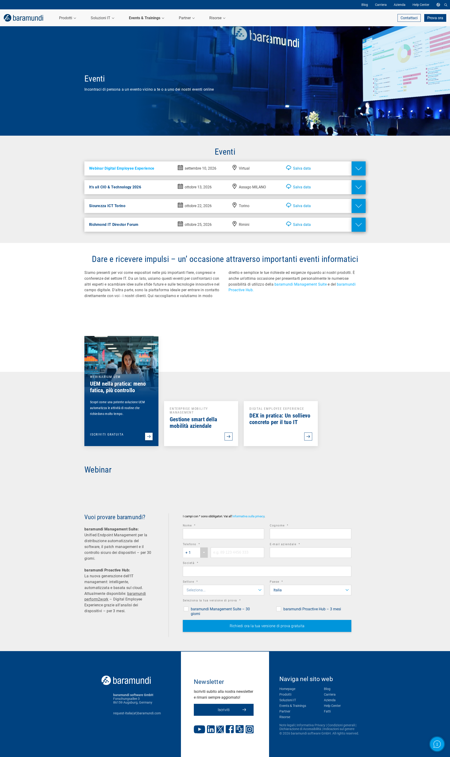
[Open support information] (437, 744)
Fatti (327, 711)
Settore (197, 582)
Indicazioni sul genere (338, 729)
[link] (23, 18)
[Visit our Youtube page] (199, 730)
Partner (284, 711)
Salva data (302, 168)
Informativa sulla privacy (248, 516)
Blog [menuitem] (364, 5)
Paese (283, 582)
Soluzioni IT (287, 700)
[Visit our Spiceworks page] (240, 729)
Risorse (284, 717)
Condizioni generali (341, 725)
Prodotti (285, 694)
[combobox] (195, 552)
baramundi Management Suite (300, 284)
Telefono (198, 544)
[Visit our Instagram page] (250, 729)
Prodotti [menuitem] (66, 18)
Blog (327, 689)
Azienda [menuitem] (399, 5)
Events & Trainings (292, 706)
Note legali (287, 725)
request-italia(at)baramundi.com (137, 713)
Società (197, 563)
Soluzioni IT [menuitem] (101, 18)
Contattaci (409, 18)
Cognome (285, 526)
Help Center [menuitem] (420, 5)
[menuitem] (439, 4)
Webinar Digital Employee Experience (121, 168)
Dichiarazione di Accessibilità (300, 729)
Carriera (330, 694)
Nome (196, 526)
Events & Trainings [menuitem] (145, 18)
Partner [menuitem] (185, 18)
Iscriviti (224, 710)
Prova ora (435, 18)
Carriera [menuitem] (381, 5)
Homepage (287, 689)
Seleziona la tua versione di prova (218, 601)
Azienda (330, 700)
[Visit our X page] (220, 730)
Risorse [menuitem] (215, 18)
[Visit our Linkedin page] (211, 729)
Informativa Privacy (311, 725)
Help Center (332, 706)
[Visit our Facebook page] (230, 729)
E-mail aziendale (291, 544)
